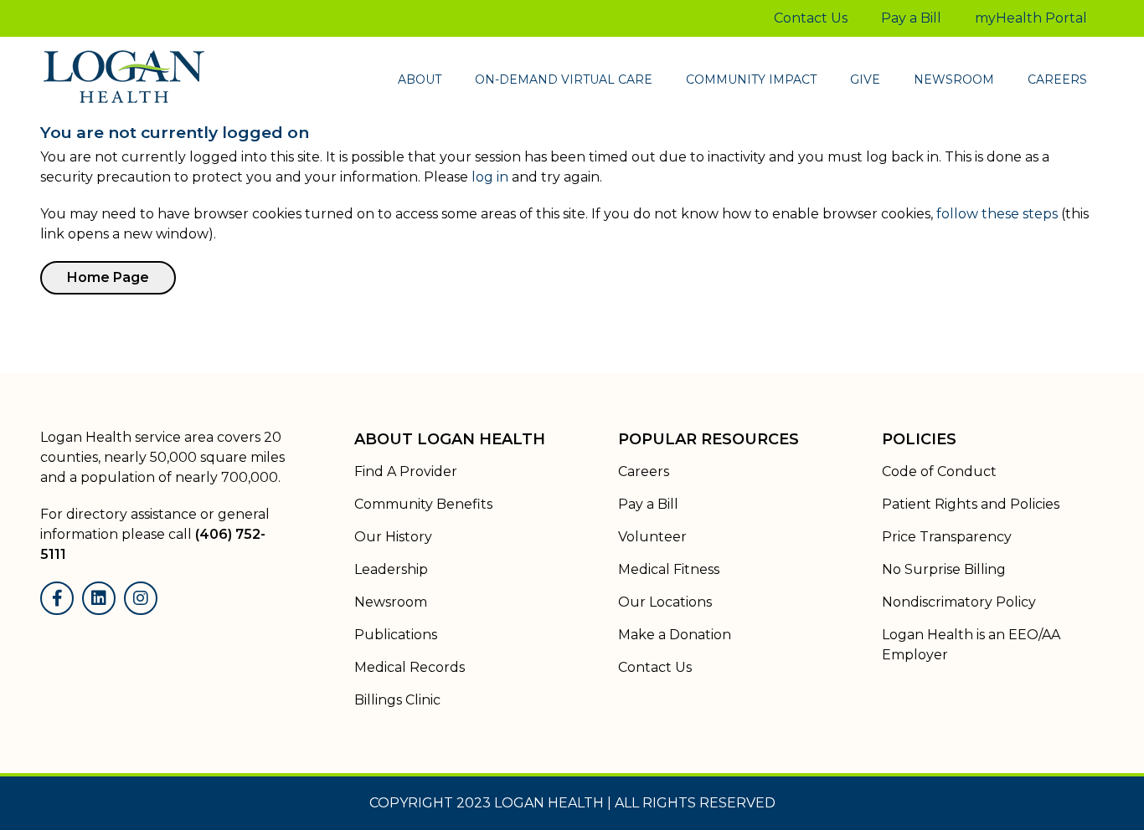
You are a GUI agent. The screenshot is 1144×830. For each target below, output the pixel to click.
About (419, 79)
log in (490, 177)
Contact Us (811, 18)
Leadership (391, 569)
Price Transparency (947, 537)
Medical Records (409, 667)
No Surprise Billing (944, 569)
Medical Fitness (668, 569)
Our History (393, 537)
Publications (395, 635)
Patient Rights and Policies (970, 504)
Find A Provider (405, 471)
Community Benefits (423, 504)
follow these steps (997, 214)
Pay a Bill (911, 18)
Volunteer (652, 537)
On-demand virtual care (563, 79)
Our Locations (665, 602)
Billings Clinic (397, 700)
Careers (1057, 79)
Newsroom (954, 79)
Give (865, 79)
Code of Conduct (939, 471)
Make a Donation (674, 635)
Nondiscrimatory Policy (959, 602)
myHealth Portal (1031, 18)
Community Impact (751, 79)
